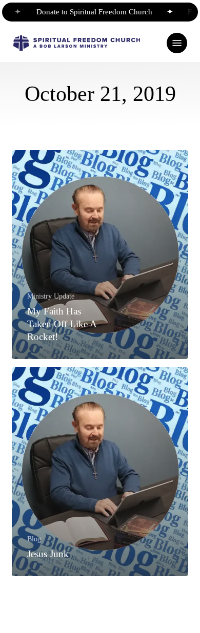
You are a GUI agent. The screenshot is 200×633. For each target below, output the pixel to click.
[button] (177, 43)
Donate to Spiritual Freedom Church (90, 12)
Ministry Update (50, 296)
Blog (34, 538)
